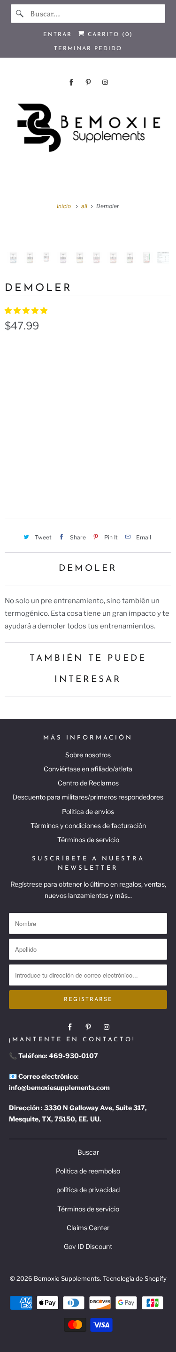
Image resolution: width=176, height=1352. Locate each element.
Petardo (25, 391)
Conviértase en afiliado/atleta (88, 769)
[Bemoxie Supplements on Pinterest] (88, 82)
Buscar (88, 1152)
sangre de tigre (105, 413)
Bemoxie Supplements (67, 1278)
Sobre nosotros (88, 755)
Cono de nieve (108, 435)
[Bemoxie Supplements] (88, 128)
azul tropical (35, 369)
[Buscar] (20, 13)
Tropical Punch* (39, 435)
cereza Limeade (103, 369)
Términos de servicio (88, 840)
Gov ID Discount (88, 1246)
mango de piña (35, 413)
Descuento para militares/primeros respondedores (88, 797)
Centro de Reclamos (88, 783)
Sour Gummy (32, 457)
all (85, 205)
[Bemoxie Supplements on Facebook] (71, 82)
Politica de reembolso (88, 1171)
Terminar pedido (88, 49)
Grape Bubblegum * (88, 391)
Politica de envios (88, 811)
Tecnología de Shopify (135, 1278)
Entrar (57, 34)
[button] (27, 310)
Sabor (14, 349)
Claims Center (88, 1228)
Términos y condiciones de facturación (88, 825)
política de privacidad (88, 1190)
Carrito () (109, 34)
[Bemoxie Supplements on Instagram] (105, 82)
